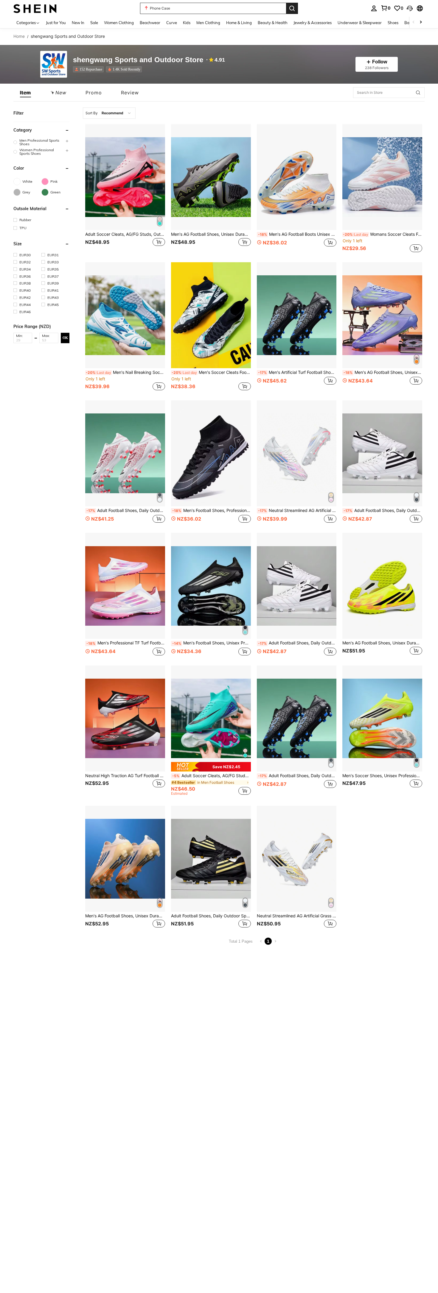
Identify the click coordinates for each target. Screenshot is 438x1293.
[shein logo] (35, 8)
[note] (211, 766)
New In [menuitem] (78, 22)
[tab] (25, 92)
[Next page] (275, 941)
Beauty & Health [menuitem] (273, 22)
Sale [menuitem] (94, 22)
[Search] (292, 8)
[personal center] (374, 8)
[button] (409, 8)
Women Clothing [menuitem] (119, 22)
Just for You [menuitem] (56, 22)
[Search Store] (418, 92)
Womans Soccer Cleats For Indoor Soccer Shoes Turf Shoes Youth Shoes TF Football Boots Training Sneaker (382, 234)
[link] (385, 8)
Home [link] (19, 36)
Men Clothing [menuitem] (208, 22)
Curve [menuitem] (171, 22)
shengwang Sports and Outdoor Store (138, 60)
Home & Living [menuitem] (239, 22)
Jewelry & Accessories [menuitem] (312, 22)
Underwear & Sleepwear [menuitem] (360, 22)
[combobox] (109, 113)
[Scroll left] (413, 22)
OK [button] (65, 338)
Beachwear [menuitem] (150, 22)
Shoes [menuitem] (393, 22)
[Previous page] (261, 941)
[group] (41, 142)
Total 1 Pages (241, 941)
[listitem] (89, 69)
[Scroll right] (421, 22)
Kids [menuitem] (186, 22)
